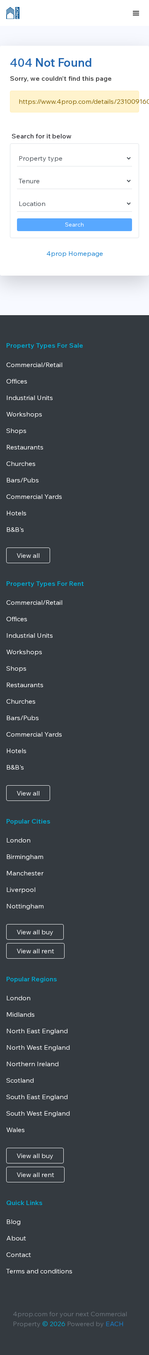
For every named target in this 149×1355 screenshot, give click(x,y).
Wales (15, 1130)
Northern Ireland (32, 1064)
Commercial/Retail (34, 364)
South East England (37, 1097)
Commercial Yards (34, 496)
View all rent (35, 951)
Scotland (20, 1080)
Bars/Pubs (22, 480)
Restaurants (24, 447)
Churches (21, 463)
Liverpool (21, 889)
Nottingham (25, 906)
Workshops (24, 414)
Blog (13, 1221)
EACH (115, 1324)
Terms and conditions (39, 1271)
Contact (18, 1254)
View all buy (35, 932)
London (18, 840)
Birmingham (24, 856)
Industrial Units (29, 397)
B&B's (15, 529)
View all (28, 555)
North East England (37, 1031)
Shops (16, 430)
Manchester (24, 873)
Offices (16, 381)
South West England (38, 1113)
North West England (38, 1047)
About (16, 1238)
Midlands (20, 1014)
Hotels (16, 513)
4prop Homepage (74, 253)
